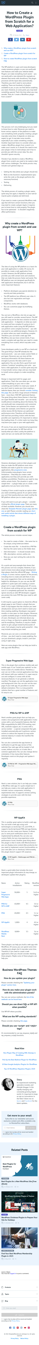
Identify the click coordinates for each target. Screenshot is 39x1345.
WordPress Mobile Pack (5, 933)
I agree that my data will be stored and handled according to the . (18, 1133)
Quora (19, 1101)
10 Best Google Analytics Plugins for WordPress (19, 1064)
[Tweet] (16, 39)
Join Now (32, 1128)
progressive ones (20, 470)
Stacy (27, 35)
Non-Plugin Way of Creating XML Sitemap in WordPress (19, 1054)
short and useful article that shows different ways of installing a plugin (18, 513)
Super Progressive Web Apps (18, 698)
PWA (10, 802)
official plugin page (17, 504)
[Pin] (28, 39)
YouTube (25, 1327)
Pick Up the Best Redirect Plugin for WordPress (19, 1060)
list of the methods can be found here (17, 998)
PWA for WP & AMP (5, 905)
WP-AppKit (5, 922)
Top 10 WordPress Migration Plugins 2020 (19, 1069)
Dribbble (29, 1328)
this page (23, 1021)
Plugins (19, 30)
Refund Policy (24, 1338)
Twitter (14, 1328)
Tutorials (5, 1178)
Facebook (28, 1101)
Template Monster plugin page (20, 509)
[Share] (10, 39)
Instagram (21, 1328)
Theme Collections (7, 1250)
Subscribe (21, 1315)
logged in (13, 1273)
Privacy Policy (17, 1134)
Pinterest (18, 1328)
